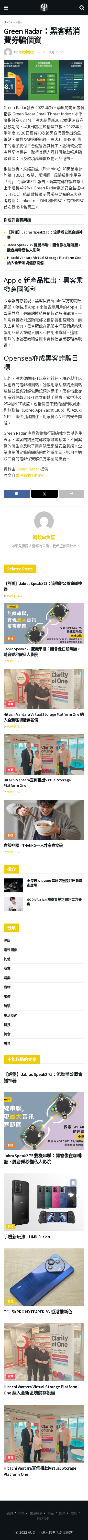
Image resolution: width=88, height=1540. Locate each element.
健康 (7, 940)
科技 (19, 22)
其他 (7, 959)
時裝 (7, 1005)
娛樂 (7, 977)
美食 (7, 1034)
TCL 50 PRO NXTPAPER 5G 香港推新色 (38, 1312)
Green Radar (27, 469)
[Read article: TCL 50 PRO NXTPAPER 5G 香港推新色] (44, 1277)
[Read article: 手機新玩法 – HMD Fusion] (44, 1202)
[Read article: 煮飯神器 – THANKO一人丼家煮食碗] (44, 820)
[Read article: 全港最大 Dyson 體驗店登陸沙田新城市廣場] (13, 885)
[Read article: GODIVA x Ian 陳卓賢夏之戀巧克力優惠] (13, 904)
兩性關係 (10, 949)
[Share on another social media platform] (71, 494)
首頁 (10, 1513)
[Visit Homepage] (44, 7)
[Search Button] (81, 7)
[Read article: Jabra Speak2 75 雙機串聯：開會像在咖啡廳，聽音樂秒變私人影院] (44, 623)
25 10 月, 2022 (53, 52)
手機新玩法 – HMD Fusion (27, 1237)
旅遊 (7, 996)
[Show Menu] (6, 7)
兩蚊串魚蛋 (26, 52)
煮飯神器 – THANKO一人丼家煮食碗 (33, 845)
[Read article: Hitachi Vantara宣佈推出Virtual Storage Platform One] (44, 754)
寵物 (7, 987)
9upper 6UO (14, 595)
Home (8, 22)
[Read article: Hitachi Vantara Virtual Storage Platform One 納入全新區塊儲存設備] (44, 689)
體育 (7, 1043)
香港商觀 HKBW (29, 475)
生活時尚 (10, 1015)
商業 (10, 704)
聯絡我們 (43, 1518)
